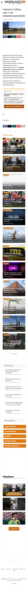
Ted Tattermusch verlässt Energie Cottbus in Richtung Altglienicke (13, 201)
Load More (14, 353)
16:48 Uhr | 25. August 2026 (13, 390)
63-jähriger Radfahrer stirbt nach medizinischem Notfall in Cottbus (13, 255)
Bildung (6, 174)
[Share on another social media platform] (23, 36)
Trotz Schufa (10, 578)
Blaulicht (8, 436)
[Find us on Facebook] (11, 583)
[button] (14, 490)
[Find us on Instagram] (13, 583)
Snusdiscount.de (10, 580)
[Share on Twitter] (9, 36)
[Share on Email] (19, 36)
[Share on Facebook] (5, 36)
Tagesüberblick (10, 426)
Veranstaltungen (11, 431)
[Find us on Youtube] (15, 583)
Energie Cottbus (10, 441)
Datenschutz (22, 569)
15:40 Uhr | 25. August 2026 (13, 405)
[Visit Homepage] (15, 2)
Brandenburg (7, 139)
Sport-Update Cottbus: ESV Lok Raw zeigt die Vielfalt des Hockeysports (14, 166)
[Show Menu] (2, 2)
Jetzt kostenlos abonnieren (14, 106)
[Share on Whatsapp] (14, 36)
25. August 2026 (9, 152)
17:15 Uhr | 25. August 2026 (13, 382)
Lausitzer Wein (16, 578)
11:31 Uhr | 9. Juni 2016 (8, 19)
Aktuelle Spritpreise (12, 446)
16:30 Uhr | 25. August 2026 (13, 397)
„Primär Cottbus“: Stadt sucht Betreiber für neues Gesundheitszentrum (13, 290)
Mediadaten (15, 569)
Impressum (8, 569)
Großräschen (8, 210)
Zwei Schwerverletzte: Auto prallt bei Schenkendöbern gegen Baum (12, 237)
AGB (14, 570)
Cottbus (6, 157)
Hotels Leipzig (18, 580)
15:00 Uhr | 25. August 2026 (13, 413)
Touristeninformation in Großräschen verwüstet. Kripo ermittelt (13, 219)
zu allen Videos (14, 528)
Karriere (3, 569)
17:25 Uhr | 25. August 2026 (13, 374)
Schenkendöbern (8, 228)
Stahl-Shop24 (23, 578)
